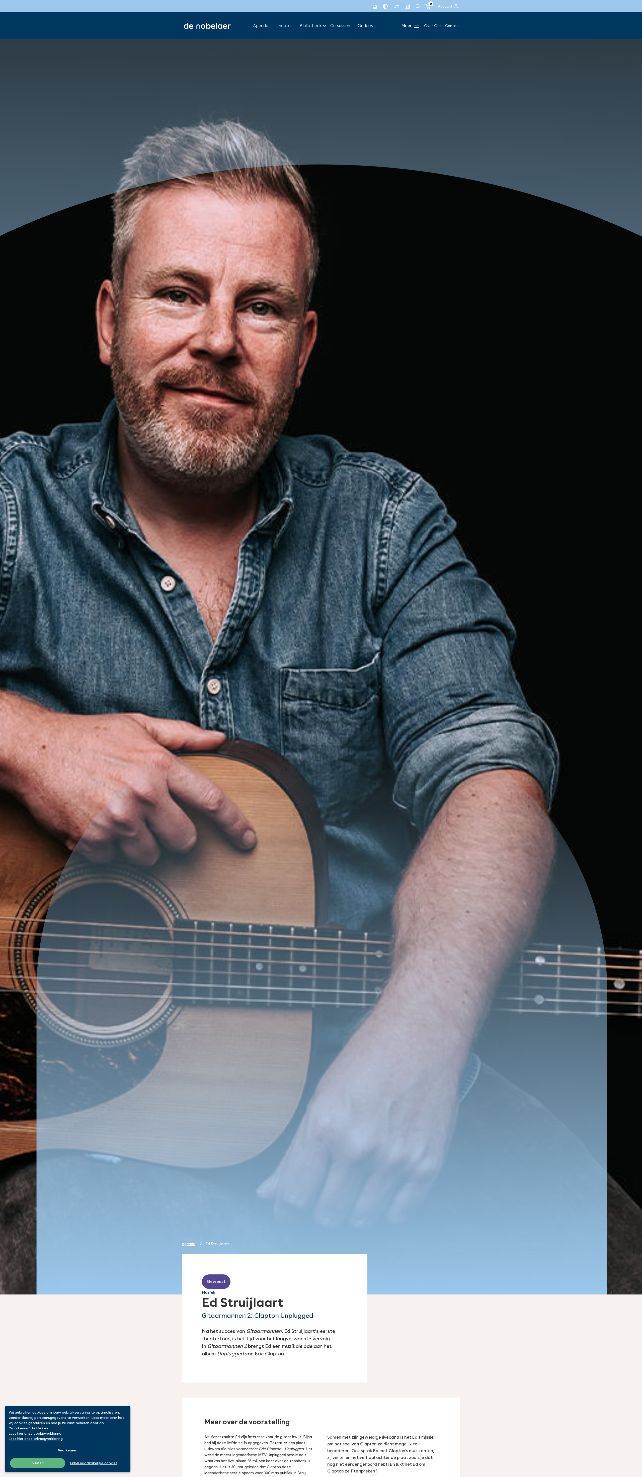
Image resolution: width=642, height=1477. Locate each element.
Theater (284, 25)
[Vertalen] (374, 6)
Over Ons (432, 26)
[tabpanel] (321, 666)
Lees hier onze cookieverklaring (35, 1433)
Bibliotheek (311, 25)
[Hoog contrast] (385, 6)
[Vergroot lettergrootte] (396, 6)
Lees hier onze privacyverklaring (36, 1439)
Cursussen (340, 25)
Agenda (260, 25)
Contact (452, 26)
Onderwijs (367, 25)
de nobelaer (207, 26)
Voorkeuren (67, 1450)
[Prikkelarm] (407, 6)
